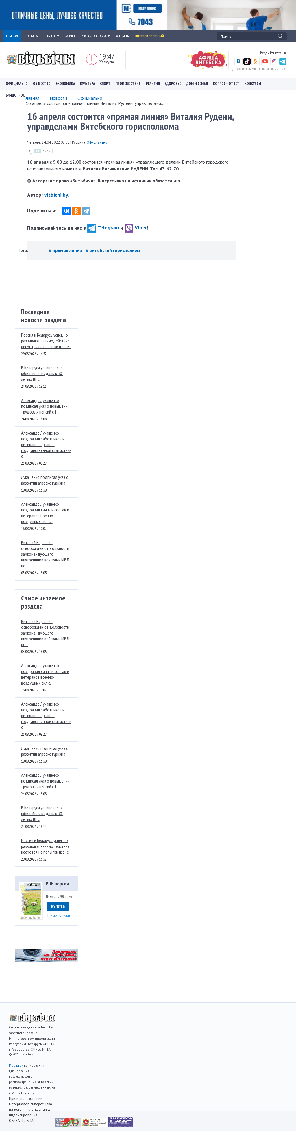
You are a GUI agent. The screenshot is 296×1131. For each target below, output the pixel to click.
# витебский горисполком (113, 250)
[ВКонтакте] (66, 211)
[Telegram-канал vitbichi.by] (282, 63)
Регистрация (278, 53)
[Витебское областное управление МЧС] (120, 1125)
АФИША (70, 36)
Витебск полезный (149, 36)
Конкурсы (253, 83)
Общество (42, 83)
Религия (153, 83)
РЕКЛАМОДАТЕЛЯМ (93, 36)
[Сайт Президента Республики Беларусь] (68, 1125)
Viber (141, 227)
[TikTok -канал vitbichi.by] (247, 63)
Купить (58, 906)
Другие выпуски (58, 915)
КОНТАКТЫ (123, 36)
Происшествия (128, 83)
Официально (17, 83)
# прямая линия (66, 250)
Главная (31, 98)
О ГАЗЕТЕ (50, 36)
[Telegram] (86, 211)
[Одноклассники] (76, 211)
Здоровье (173, 83)
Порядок (16, 1065)
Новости (58, 98)
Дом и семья (197, 83)
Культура (87, 83)
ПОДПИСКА (31, 36)
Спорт (105, 83)
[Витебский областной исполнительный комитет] (95, 1125)
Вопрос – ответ (226, 83)
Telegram (108, 227)
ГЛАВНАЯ (12, 36)
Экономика (65, 83)
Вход (263, 53)
